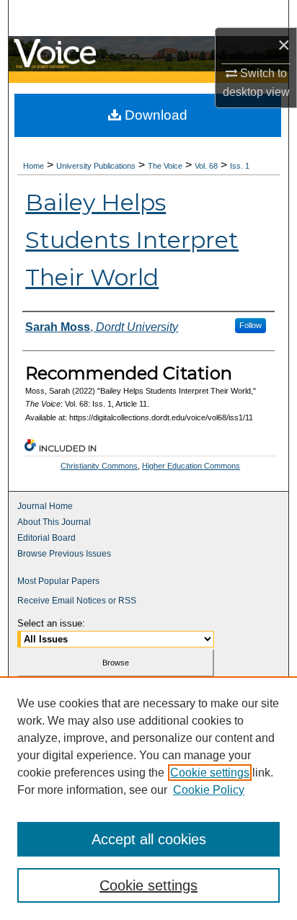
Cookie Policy (208, 790)
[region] (148, 798)
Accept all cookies (149, 839)
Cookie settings (209, 772)
